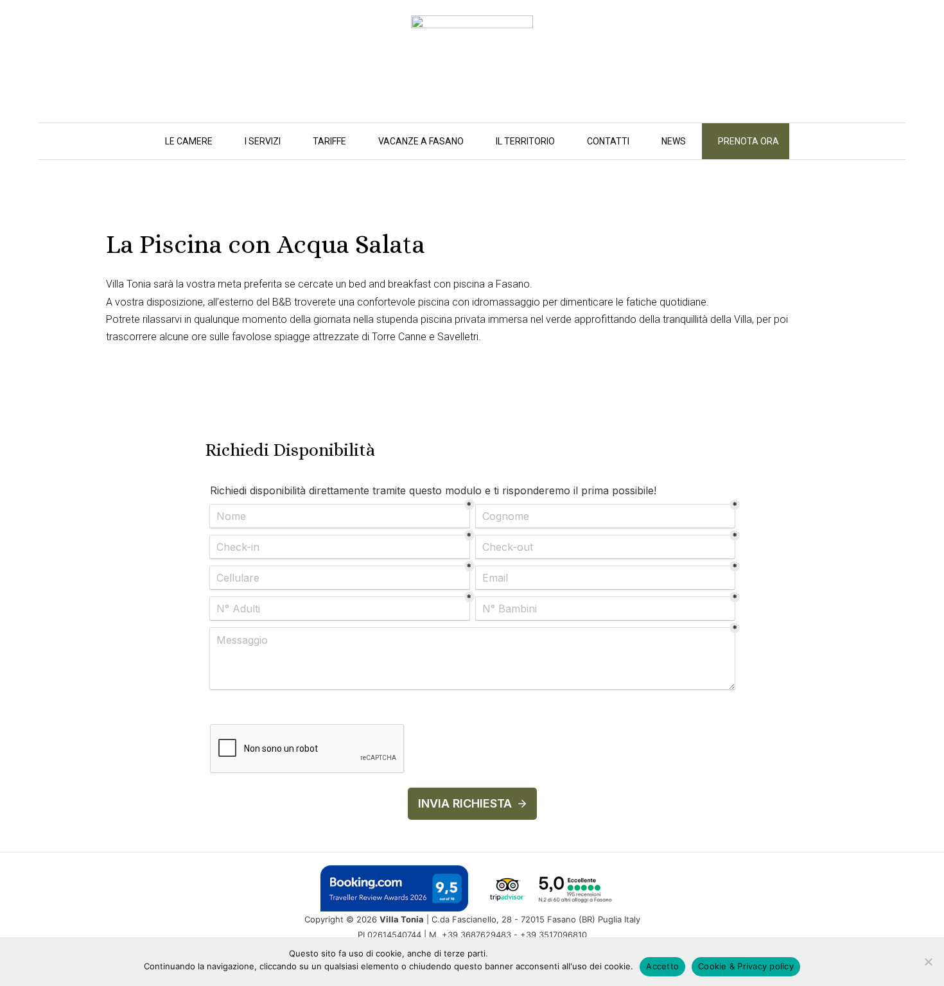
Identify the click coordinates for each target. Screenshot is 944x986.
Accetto (662, 966)
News (673, 141)
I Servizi (263, 141)
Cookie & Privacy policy (746, 966)
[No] (928, 961)
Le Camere (189, 141)
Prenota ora (748, 141)
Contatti (608, 141)
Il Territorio (525, 141)
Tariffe (329, 141)
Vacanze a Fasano (421, 141)
